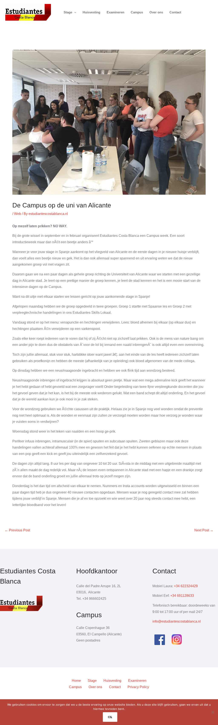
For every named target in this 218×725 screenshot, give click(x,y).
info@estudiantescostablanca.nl (176, 621)
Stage (92, 680)
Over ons (95, 687)
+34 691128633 (182, 595)
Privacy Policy (138, 687)
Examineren (137, 680)
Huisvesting (112, 680)
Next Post (203, 530)
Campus (75, 687)
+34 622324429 (186, 586)
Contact (115, 687)
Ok (110, 717)
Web (17, 214)
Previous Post (17, 530)
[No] (213, 712)
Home (76, 680)
